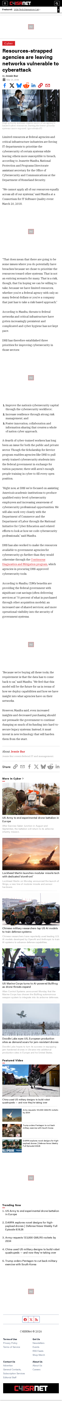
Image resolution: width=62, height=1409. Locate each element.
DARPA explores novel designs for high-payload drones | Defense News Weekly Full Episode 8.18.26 (41, 1143)
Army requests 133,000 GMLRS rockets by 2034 (40, 1111)
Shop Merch (39, 1354)
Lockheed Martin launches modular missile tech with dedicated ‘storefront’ (30, 874)
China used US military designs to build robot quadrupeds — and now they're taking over (26, 1101)
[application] (31, 1080)
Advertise (8, 1365)
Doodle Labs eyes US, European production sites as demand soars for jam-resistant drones (30, 1040)
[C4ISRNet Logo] (20, 3)
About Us (37, 1365)
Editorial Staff (9, 1377)
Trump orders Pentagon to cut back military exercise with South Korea (39, 1126)
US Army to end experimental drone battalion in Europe (30, 819)
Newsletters (38, 1342)
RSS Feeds (38, 1350)
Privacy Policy (10, 1342)
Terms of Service (11, 1346)
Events (36, 1346)
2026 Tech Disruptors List (26, 9)
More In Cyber (11, 778)
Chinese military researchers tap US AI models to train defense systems (30, 929)
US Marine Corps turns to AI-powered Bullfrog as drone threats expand (30, 985)
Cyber (8, 43)
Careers (37, 1369)
